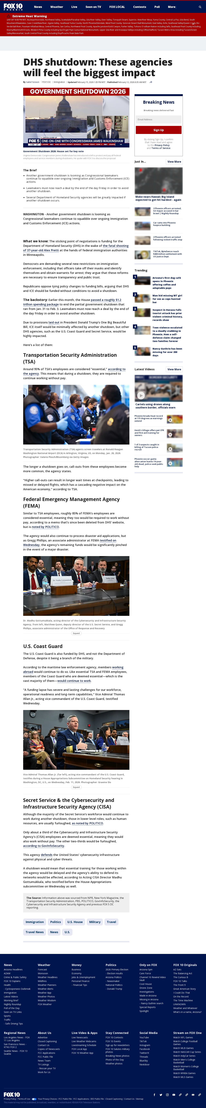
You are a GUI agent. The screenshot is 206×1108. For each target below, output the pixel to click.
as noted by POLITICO (87, 823)
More (171, 7)
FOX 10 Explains (12, 981)
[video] (159, 388)
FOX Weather (45, 1004)
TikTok (143, 1041)
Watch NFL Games (183, 1037)
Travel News (35, 932)
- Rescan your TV (47, 1068)
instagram (167, 1094)
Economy (76, 973)
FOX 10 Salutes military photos (118, 1050)
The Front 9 (179, 984)
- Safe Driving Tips (13, 1023)
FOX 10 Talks (180, 981)
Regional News (14, 1033)
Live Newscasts (80, 1037)
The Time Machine (183, 1000)
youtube (173, 1094)
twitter (161, 1094)
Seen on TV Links (13, 1011)
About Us (44, 1033)
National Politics (114, 984)
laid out (54, 322)
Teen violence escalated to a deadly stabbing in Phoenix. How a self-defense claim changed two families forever (167, 334)
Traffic (7, 1019)
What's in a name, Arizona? (187, 1011)
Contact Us (43, 1045)
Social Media (149, 1033)
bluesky (186, 1094)
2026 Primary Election (117, 969)
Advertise (42, 1037)
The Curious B (180, 977)
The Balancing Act (182, 973)
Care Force (145, 973)
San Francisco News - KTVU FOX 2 (15, 1046)
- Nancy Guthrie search (151, 1003)
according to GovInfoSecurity (43, 846)
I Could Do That (181, 992)
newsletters (199, 1094)
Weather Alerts (45, 988)
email (193, 1094)
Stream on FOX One (187, 1033)
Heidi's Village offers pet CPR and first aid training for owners (149, 433)
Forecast (42, 969)
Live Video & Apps (84, 1033)
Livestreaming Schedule (84, 1045)
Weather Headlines (47, 977)
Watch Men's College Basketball (184, 1061)
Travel (111, 922)
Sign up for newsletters (118, 1045)
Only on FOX (148, 965)
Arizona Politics (114, 977)
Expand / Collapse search (200, 7)
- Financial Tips (79, 984)
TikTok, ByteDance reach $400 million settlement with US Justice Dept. (167, 254)
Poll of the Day (11, 1008)
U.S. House (75, 922)
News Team (44, 1060)
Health (7, 984)
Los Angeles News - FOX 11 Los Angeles (17, 1039)
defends (46, 855)
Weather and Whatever (185, 1008)
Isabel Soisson (32, 82)
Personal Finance (80, 981)
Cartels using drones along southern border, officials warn (155, 406)
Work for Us (44, 1072)
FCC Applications (46, 1052)
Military (94, 922)
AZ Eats (177, 969)
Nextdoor (145, 1064)
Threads (144, 1056)
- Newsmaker (113, 981)
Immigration (59, 82)
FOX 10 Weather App (82, 1052)
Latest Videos (144, 369)
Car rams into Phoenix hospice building (164, 224)
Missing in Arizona (149, 999)
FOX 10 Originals (185, 965)
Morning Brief (11, 1000)
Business (76, 969)
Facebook (145, 1049)
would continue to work (74, 681)
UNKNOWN (179, 1004)
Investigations (147, 991)
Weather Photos (46, 996)
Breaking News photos (117, 1055)
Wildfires (42, 981)
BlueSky (144, 1060)
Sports (7, 1015)
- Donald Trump (114, 988)
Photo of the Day (115, 1059)
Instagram (145, 1045)
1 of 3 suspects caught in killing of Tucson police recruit (147, 447)
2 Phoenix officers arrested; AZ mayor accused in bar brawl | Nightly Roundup (167, 211)
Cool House (146, 983)
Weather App (44, 992)
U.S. (67, 932)
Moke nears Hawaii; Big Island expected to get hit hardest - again (158, 198)
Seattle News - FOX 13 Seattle (15, 1052)
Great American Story (184, 988)
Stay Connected (117, 1033)
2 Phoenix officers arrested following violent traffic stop (167, 238)
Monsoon (43, 973)
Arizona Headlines (13, 969)
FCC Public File (45, 1056)
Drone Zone (146, 987)
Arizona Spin (146, 969)
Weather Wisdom (47, 1000)
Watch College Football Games (185, 1043)
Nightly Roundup (12, 1004)
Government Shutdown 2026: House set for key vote (53, 151)
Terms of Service (160, 148)
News (54, 932)
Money (76, 965)
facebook (154, 1094)
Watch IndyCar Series (184, 1055)
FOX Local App (79, 1049)
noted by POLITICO (45, 527)
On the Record (180, 996)
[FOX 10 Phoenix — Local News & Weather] (14, 7)
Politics (55, 922)
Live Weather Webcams (84, 1041)
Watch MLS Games (183, 1077)
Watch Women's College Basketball (186, 1068)
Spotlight (144, 1011)
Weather (44, 965)
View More (174, 162)
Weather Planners (47, 984)
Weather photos (114, 1063)
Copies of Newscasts (49, 1049)
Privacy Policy (162, 145)
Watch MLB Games (183, 1048)
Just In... (140, 162)
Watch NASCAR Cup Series (187, 1051)
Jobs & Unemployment (83, 977)
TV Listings (43, 1064)
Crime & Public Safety (15, 977)
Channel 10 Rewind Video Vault (153, 979)
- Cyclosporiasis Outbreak (17, 988)
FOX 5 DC (46, 82)
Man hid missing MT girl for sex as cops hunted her (167, 299)
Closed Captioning (47, 1041)
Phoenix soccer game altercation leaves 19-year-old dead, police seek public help (149, 463)
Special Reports (148, 1007)
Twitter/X (144, 1052)
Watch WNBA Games (184, 1073)
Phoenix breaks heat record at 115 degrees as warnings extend (149, 418)
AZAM (7, 973)
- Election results (114, 973)
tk (180, 1094)
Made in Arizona (148, 995)
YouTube (144, 1037)
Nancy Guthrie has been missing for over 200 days (167, 352)
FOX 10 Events (113, 1041)
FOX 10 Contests (114, 1037)
